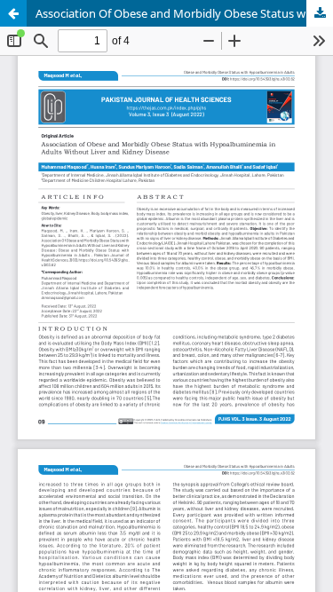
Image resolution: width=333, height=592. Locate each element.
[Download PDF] (319, 13)
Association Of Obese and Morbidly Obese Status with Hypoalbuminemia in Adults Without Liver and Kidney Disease (184, 13)
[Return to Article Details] (13, 13)
